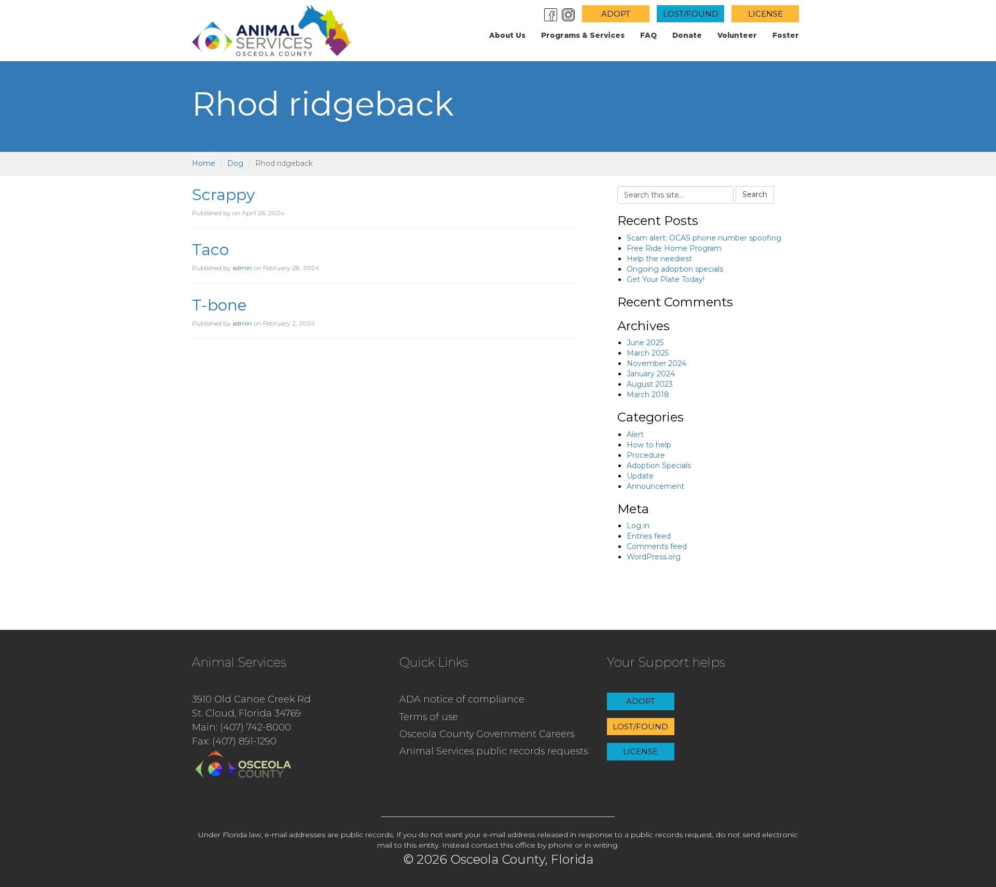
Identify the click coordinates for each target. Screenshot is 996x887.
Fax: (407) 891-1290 (234, 741)
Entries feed (649, 536)
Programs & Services (583, 35)
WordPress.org (654, 556)
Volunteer (737, 35)
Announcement (655, 486)
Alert (635, 434)
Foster (785, 35)
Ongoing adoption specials (675, 269)
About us (507, 35)
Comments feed (657, 546)
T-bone (219, 305)
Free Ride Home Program (674, 248)
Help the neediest (659, 258)
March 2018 (648, 394)
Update (640, 476)
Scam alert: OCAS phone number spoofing (704, 238)
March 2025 (648, 353)
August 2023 (650, 384)
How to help (649, 444)
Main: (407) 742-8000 (241, 727)
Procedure (646, 455)
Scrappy (223, 194)
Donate (687, 35)
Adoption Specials (659, 465)
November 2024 (656, 363)
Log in (638, 525)
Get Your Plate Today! (665, 279)
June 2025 (645, 342)
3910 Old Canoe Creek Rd (251, 699)
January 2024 (651, 373)
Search (754, 194)
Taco (210, 249)
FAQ (648, 35)
